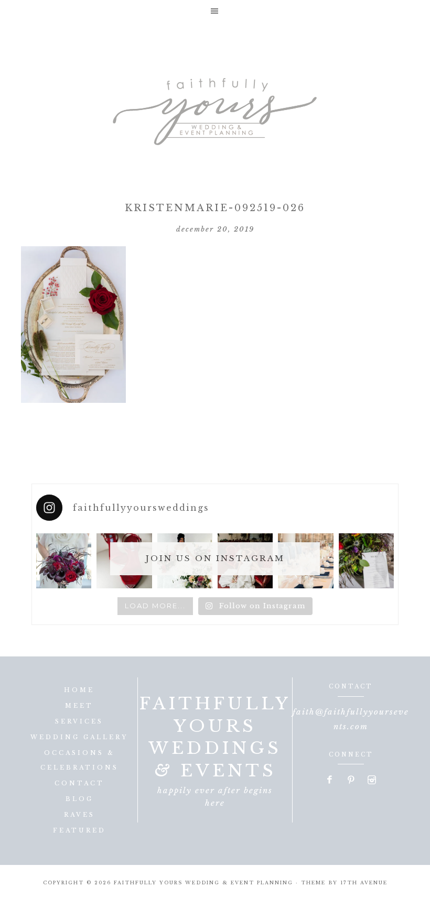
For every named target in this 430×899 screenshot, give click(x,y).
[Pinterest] (351, 780)
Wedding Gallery (79, 737)
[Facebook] (330, 780)
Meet (79, 705)
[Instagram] (372, 780)
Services (79, 721)
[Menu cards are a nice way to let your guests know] (366, 560)
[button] (215, 10)
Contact (79, 783)
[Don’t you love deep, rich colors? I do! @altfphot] (63, 560)
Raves (79, 814)
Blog (79, 799)
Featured (79, 830)
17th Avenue (364, 882)
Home (79, 690)
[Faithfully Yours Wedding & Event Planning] (215, 108)
